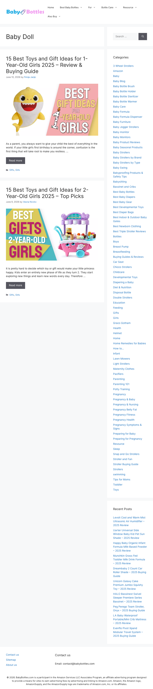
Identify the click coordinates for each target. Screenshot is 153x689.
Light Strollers (121, 363)
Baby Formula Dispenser (127, 116)
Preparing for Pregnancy (127, 438)
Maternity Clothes (123, 368)
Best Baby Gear (122, 202)
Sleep (116, 448)
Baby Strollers (121, 152)
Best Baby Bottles (69, 7)
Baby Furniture (122, 121)
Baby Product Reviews (126, 142)
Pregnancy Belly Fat (125, 409)
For (90, 7)
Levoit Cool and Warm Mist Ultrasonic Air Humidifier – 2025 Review (129, 521)
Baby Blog (119, 81)
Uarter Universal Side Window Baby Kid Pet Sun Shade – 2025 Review (129, 534)
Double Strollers (122, 297)
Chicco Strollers (122, 267)
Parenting (119, 379)
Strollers (118, 469)
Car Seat (118, 261)
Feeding (118, 307)
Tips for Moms (121, 479)
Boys (116, 241)
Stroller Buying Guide (125, 464)
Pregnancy (119, 394)
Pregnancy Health (123, 419)
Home (51, 7)
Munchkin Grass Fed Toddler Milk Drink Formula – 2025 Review (129, 559)
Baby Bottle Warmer (125, 101)
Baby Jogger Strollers (126, 126)
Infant (116, 353)
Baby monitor (121, 132)
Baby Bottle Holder (124, 91)
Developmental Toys (125, 277)
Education (119, 302)
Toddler (117, 484)
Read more (15, 160)
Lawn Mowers (121, 358)
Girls (17, 170)
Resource (128, 7)
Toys (116, 489)
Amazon (118, 70)
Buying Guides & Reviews (128, 256)
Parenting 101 (121, 384)
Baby (116, 76)
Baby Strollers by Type (126, 162)
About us (11, 664)
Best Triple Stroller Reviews (129, 231)
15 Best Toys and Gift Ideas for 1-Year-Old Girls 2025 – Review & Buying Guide (47, 64)
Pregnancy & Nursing (125, 404)
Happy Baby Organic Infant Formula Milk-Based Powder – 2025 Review (130, 546)
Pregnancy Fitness (124, 414)
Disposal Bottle (122, 292)
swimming (119, 474)
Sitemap (11, 659)
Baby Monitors (121, 137)
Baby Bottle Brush (124, 86)
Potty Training (121, 389)
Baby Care (119, 106)
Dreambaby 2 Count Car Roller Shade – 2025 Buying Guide (129, 572)
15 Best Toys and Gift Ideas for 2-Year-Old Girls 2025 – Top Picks (47, 193)
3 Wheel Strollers (123, 65)
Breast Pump (120, 246)
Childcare (118, 272)
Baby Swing (120, 167)
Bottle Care (107, 7)
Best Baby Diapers (124, 196)
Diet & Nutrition (122, 287)
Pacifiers (118, 373)
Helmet (117, 333)
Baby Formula (121, 111)
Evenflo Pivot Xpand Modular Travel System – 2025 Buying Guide (128, 632)
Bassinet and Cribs (124, 186)
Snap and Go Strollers (126, 454)
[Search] (143, 36)
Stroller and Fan (122, 459)
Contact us (12, 654)
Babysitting (120, 181)
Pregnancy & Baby (124, 399)
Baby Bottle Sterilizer (125, 96)
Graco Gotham (122, 323)
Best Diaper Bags (123, 212)
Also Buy (52, 16)
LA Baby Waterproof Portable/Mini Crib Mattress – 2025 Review (129, 619)
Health (117, 328)
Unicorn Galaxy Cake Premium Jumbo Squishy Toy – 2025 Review (128, 585)
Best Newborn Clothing (127, 226)
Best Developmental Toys (128, 207)
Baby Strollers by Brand (127, 157)
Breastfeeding (121, 251)
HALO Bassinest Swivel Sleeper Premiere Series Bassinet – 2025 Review (127, 597)
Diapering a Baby (123, 282)
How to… (118, 348)
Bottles (117, 236)
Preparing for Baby (124, 433)
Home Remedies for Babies (129, 343)
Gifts (11, 170)
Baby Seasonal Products (128, 147)
